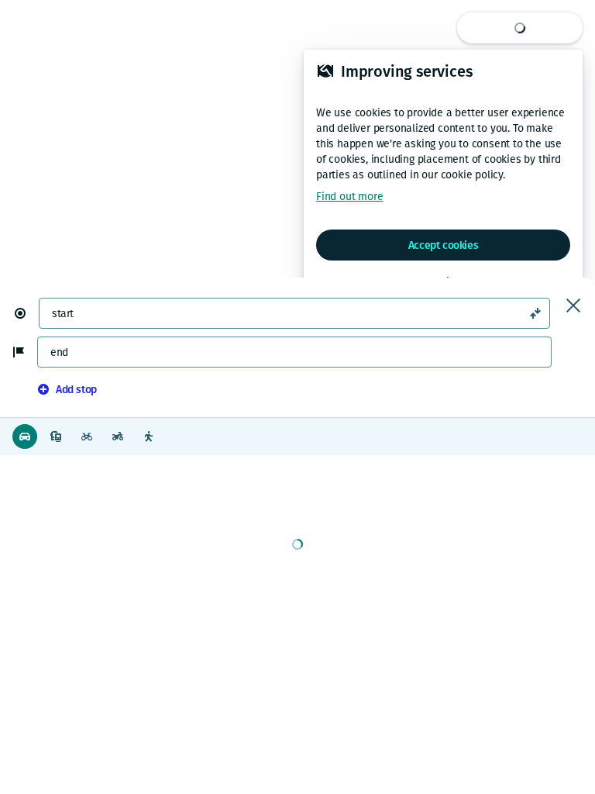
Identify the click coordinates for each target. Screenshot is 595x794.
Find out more (349, 196)
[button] (26, 313)
